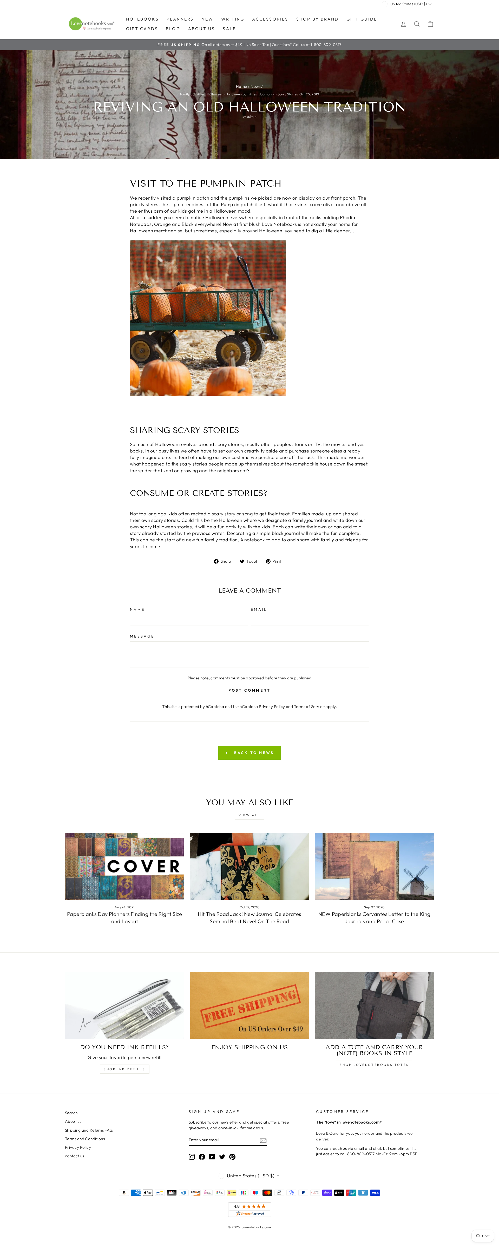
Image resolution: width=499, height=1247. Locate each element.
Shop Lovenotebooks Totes (374, 1065)
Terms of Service (309, 706)
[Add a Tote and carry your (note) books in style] (374, 1005)
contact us (74, 1155)
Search (71, 1112)
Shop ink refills (125, 1069)
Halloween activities (241, 94)
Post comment (249, 690)
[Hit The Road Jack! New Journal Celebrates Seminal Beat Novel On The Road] (249, 866)
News (255, 86)
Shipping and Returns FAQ (89, 1130)
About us (201, 28)
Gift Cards (142, 28)
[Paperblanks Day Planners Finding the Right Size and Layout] (124, 866)
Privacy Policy (272, 706)
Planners (180, 19)
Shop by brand (317, 19)
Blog (173, 28)
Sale (229, 28)
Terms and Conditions (85, 1138)
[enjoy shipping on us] (249, 1005)
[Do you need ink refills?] (124, 1005)
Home (241, 86)
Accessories (270, 19)
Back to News (253, 752)
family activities (192, 94)
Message (142, 636)
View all (249, 815)
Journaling (267, 94)
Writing (232, 19)
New (207, 19)
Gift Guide (361, 19)
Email (259, 609)
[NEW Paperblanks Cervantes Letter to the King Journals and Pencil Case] (374, 866)
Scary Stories (288, 94)
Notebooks (142, 19)
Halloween (215, 94)
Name (137, 609)
